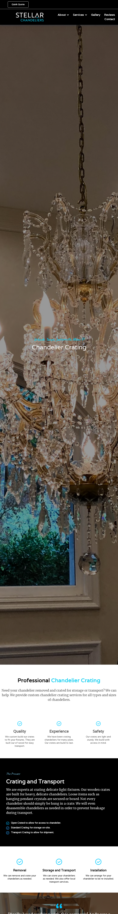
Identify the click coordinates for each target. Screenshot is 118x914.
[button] (63, 15)
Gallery (95, 14)
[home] (22, 17)
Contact (109, 19)
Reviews (109, 14)
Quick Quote (18, 4)
